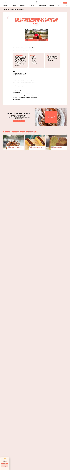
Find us (61, 2)
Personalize (5, 466)
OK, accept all (4, 463)
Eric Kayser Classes (42, 5)
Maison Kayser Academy (6, 9)
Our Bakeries (14, 5)
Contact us (65, 5)
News (58, 5)
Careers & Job (51, 5)
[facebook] (7, 16)
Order (65, 2)
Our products (6, 5)
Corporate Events (33, 5)
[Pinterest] (7, 18)
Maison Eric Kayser (23, 5)
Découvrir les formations (19, 120)
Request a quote (57, 2)
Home (3, 9)
